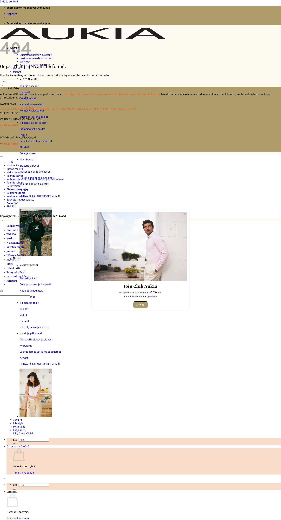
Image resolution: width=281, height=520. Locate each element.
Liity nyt (140, 304)
